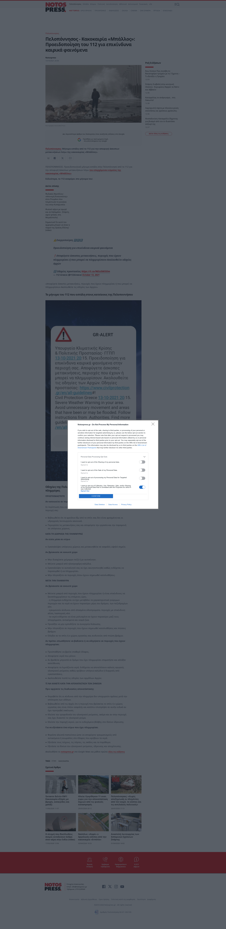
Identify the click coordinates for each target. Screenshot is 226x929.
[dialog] (113, 464)
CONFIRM (96, 496)
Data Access (113, 504)
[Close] (153, 425)
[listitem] (113, 457)
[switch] (142, 462)
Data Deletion (100, 504)
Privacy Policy (126, 504)
